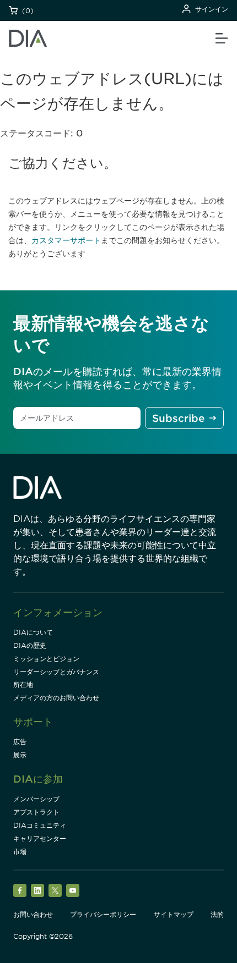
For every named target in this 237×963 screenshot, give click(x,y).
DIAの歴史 (29, 645)
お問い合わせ (33, 914)
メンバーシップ (36, 799)
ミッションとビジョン (46, 658)
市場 (19, 852)
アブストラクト (36, 812)
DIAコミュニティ (39, 825)
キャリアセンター (39, 838)
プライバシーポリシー (103, 914)
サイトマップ (173, 914)
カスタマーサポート (66, 240)
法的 (217, 914)
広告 (19, 742)
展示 (19, 755)
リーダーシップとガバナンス (56, 672)
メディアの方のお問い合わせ (56, 698)
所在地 (23, 684)
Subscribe (178, 418)
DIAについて (33, 632)
